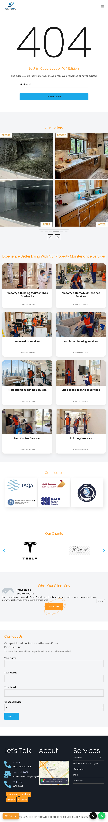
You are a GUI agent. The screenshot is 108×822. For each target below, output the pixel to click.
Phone (16, 762)
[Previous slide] (50, 237)
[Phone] (7, 764)
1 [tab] (98, 601)
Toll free (17, 782)
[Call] (93, 815)
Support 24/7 (20, 772)
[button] (4, 550)
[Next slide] (57, 237)
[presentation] (42, 231)
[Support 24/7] (7, 774)
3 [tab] (102, 601)
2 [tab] (100, 601)
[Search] (21, 84)
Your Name (10, 658)
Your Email (10, 687)
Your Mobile (10, 672)
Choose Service (13, 702)
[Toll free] (7, 784)
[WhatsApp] (101, 815)
